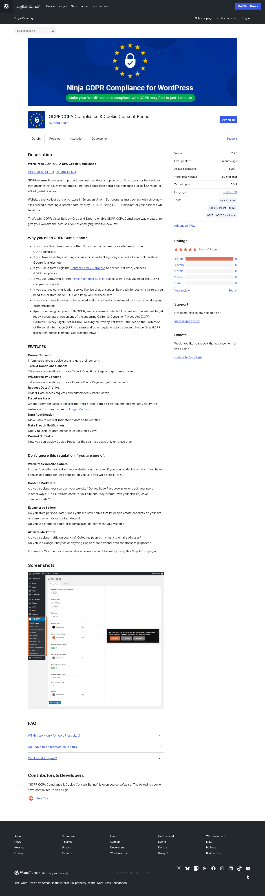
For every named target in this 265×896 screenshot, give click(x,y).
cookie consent (217, 207)
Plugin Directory (24, 18)
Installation (76, 138)
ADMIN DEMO (66, 172)
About (18, 836)
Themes (67, 841)
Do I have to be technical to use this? (53, 747)
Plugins (66, 847)
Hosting (19, 847)
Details (36, 138)
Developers (117, 847)
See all (232, 290)
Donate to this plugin (188, 357)
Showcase (68, 836)
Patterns (67, 853)
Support (232, 138)
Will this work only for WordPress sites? (54, 735)
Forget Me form (79, 409)
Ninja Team (60, 122)
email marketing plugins (88, 279)
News (17, 841)
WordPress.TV (118, 853)
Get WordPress (248, 6)
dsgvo (232, 207)
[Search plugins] (52, 30)
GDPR (210, 215)
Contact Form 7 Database (87, 268)
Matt (209, 841)
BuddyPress (213, 853)
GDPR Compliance (226, 215)
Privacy (18, 853)
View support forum (187, 321)
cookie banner (228, 200)
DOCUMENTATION (41, 172)
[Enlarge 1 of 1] (159, 576)
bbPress (211, 847)
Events (162, 841)
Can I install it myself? (42, 758)
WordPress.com (215, 836)
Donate (162, 847)
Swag (163, 853)
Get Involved (166, 836)
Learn (113, 836)
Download (228, 119)
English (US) (230, 192)
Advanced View (184, 225)
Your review (182, 290)
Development (100, 138)
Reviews (54, 138)
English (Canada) (58, 873)
